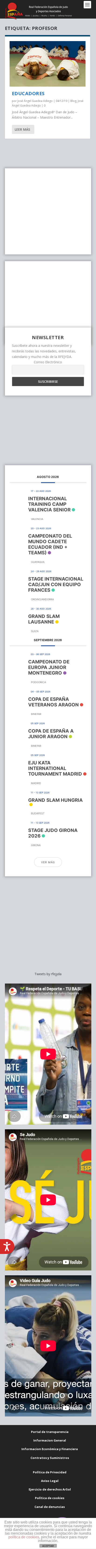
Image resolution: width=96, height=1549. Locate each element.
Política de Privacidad (49, 1472)
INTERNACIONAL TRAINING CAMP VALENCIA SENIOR (49, 504)
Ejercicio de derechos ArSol (50, 1489)
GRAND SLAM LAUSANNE (44, 619)
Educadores (28, 93)
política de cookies (23, 1537)
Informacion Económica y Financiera (49, 1449)
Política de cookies (49, 1498)
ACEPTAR (48, 1546)
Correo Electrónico (48, 362)
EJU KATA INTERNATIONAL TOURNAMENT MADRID (55, 768)
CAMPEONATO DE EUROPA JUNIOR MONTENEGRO (48, 667)
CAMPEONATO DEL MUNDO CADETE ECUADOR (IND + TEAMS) (50, 544)
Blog (73, 101)
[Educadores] (48, 64)
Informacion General (49, 1440)
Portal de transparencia (50, 1432)
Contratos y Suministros (50, 1458)
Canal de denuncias (49, 1507)
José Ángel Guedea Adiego (35, 101)
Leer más (22, 129)
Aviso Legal (49, 1481)
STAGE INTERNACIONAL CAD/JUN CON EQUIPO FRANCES (55, 584)
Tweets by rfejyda (48, 974)
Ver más (48, 862)
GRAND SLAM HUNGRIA (55, 800)
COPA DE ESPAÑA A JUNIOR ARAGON (51, 733)
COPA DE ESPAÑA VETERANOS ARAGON (53, 702)
